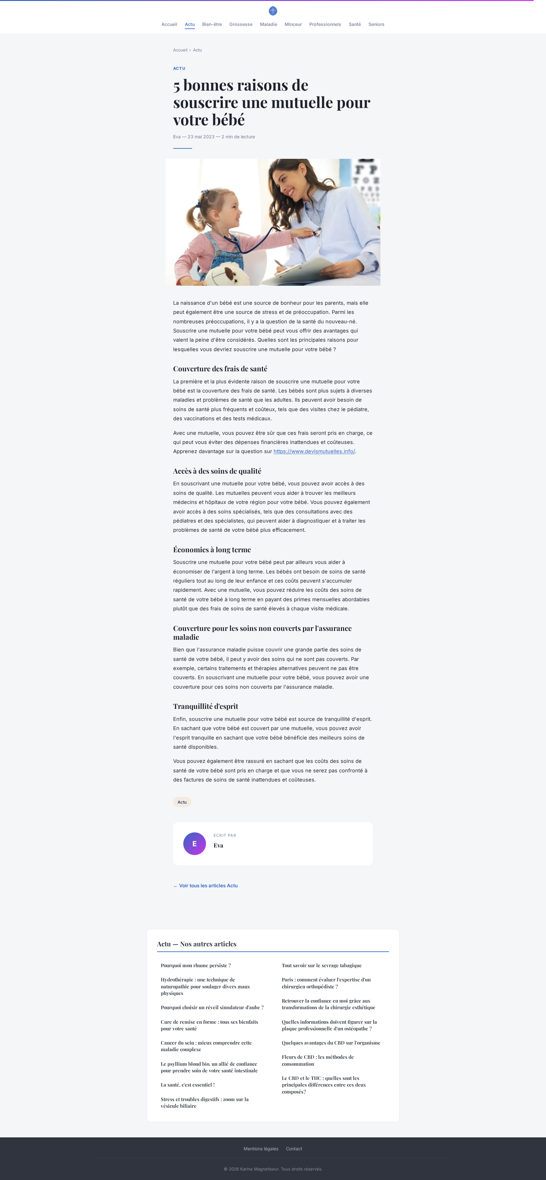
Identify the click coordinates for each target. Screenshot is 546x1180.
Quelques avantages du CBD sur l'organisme (331, 1042)
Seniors (376, 24)
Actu (190, 24)
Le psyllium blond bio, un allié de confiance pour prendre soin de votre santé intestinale (209, 1067)
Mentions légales (261, 1148)
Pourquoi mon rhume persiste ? (196, 965)
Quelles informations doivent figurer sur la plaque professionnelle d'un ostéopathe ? (329, 1025)
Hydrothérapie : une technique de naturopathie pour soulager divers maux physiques (205, 986)
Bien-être (212, 24)
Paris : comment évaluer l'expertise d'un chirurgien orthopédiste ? (326, 982)
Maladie (268, 24)
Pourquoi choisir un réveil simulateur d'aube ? (212, 1007)
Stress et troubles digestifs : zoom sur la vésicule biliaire (205, 1102)
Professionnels (325, 24)
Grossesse (240, 24)
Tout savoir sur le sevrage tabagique (322, 965)
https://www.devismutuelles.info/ (314, 451)
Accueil (169, 24)
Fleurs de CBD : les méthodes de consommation (318, 1060)
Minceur (293, 24)
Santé (355, 24)
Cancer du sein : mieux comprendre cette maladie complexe (206, 1045)
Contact (294, 1148)
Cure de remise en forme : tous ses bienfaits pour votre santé (209, 1025)
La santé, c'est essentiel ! (188, 1084)
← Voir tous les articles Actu (205, 886)
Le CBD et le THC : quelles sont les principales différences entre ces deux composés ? (324, 1085)
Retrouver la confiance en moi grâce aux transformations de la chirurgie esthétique (328, 1003)
